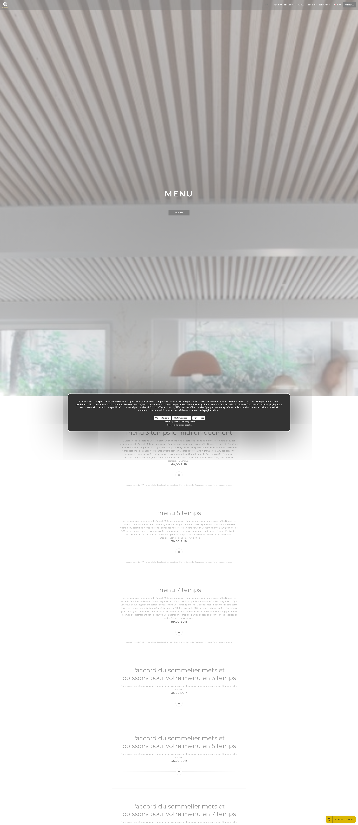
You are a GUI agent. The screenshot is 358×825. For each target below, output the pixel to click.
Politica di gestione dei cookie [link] (179, 425)
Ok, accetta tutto (162, 418)
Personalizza (199, 418)
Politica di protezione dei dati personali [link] (180, 422)
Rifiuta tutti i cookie (181, 418)
